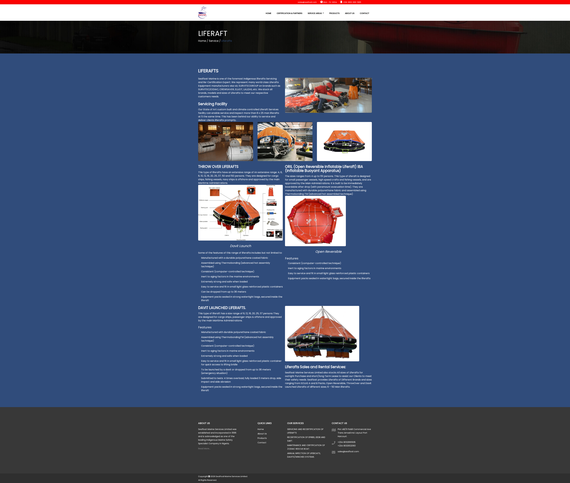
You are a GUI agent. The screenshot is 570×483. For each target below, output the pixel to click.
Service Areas (315, 13)
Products (334, 13)
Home (268, 13)
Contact (364, 13)
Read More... (204, 448)
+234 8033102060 (347, 445)
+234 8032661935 (347, 442)
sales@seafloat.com (348, 451)
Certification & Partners (289, 13)
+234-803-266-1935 (352, 2)
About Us (349, 13)
